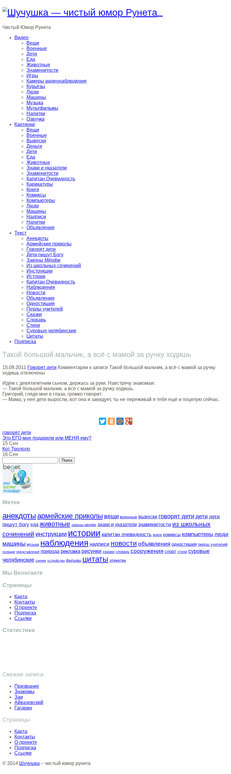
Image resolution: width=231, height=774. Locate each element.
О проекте (25, 607)
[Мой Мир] (120, 421)
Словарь (36, 319)
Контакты (24, 602)
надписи (99, 544)
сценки (40, 560)
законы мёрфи (83, 525)
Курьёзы (35, 86)
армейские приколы (70, 516)
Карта (20, 596)
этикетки (117, 560)
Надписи (36, 216)
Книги (32, 189)
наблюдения (64, 543)
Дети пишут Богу (44, 254)
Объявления (40, 227)
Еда (30, 59)
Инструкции (39, 270)
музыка (33, 544)
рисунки (91, 551)
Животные (38, 64)
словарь (122, 552)
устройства (56, 560)
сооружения (147, 551)
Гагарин (23, 707)
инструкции (51, 534)
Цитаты (34, 336)
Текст (20, 232)
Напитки (35, 113)
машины (14, 543)
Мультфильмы (42, 108)
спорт (170, 551)
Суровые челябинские (51, 330)
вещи (111, 516)
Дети (31, 53)
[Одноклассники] (111, 421)
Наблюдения (40, 287)
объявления (154, 543)
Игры (32, 75)
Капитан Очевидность (50, 178)
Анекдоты (37, 238)
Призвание (26, 686)
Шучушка (29, 763)
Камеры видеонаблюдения (56, 81)
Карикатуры (39, 184)
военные (128, 516)
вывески (147, 516)
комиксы (172, 534)
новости (124, 543)
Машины (36, 97)
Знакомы (24, 691)
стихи (182, 552)
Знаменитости (42, 70)
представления (27, 552)
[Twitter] (102, 421)
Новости (35, 292)
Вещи (32, 43)
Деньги (34, 146)
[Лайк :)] (115, 409)
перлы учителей (212, 544)
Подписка (25, 341)
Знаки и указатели (46, 167)
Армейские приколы (49, 243)
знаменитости (154, 524)
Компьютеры (40, 200)
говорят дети (16, 432)
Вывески (36, 140)
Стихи (33, 325)
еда (34, 524)
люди (221, 534)
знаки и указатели (117, 524)
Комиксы (36, 194)
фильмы (73, 560)
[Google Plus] (128, 421)
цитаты (95, 559)
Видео (21, 37)
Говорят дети (41, 249)
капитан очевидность (127, 534)
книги (157, 535)
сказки (108, 552)
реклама (70, 551)
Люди (32, 91)
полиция (8, 552)
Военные (36, 48)
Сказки (34, 314)
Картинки (24, 124)
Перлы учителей (44, 308)
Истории (35, 276)
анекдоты (19, 515)
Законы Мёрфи (43, 260)
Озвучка (35, 119)
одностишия (184, 544)
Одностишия (40, 303)
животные (55, 524)
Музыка (34, 102)
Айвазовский (28, 702)
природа (50, 551)
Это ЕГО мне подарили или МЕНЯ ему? (46, 438)
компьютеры (197, 534)
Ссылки (23, 618)
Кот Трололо (16, 448)
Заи (18, 697)
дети (202, 516)
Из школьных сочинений (53, 265)
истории (84, 533)
